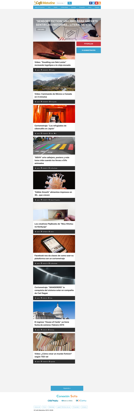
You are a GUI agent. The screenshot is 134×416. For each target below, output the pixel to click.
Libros (89, 7)
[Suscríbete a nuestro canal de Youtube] (96, 3)
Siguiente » (67, 388)
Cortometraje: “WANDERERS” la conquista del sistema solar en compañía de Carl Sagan (54, 290)
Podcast (97, 7)
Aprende (73, 7)
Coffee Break (64, 7)
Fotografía (82, 7)
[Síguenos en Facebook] (90, 3)
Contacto (84, 407)
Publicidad (51, 407)
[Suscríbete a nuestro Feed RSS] (99, 3)
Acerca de (37, 407)
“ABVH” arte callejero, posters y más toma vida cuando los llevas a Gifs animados (52, 160)
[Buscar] (70, 3)
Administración (89, 50)
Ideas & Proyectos (39, 7)
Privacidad (76, 407)
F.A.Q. (44, 407)
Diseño (55, 7)
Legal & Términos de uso (63, 407)
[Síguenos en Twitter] (93, 3)
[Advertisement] (67, 13)
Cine (49, 7)
